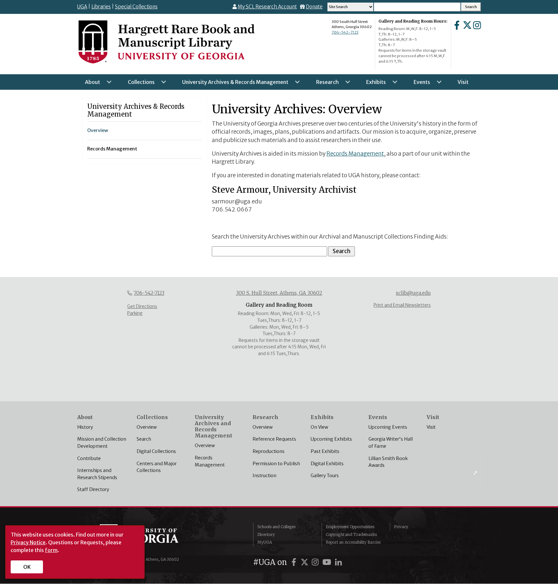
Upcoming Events (387, 427)
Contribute (89, 458)
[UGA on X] (305, 562)
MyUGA (264, 542)
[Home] (166, 41)
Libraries (101, 7)
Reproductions (268, 451)
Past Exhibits (325, 451)
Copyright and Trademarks (351, 534)
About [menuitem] (88, 84)
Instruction (264, 475)
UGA (82, 7)
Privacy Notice (28, 542)
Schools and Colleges (276, 526)
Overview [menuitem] (97, 130)
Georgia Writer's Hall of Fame (390, 442)
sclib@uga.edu (413, 293)
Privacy (401, 526)
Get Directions (142, 306)
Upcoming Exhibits (331, 439)
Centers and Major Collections (157, 467)
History (85, 427)
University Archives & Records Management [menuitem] (231, 84)
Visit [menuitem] (463, 82)
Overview (147, 427)
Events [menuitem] (418, 84)
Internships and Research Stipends (97, 473)
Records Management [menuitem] (112, 149)
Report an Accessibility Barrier (353, 542)
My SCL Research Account (267, 7)
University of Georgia (148, 537)
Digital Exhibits (327, 463)
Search (144, 439)
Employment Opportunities (350, 526)
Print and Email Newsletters (402, 305)
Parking (135, 313)
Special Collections (136, 7)
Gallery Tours (325, 475)
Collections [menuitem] (137, 84)
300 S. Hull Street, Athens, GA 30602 (279, 293)
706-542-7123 (345, 32)
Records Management (355, 153)
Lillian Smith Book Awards (388, 462)
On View (319, 427)
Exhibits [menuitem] (372, 84)
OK (27, 567)
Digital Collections (156, 451)
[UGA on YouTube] (328, 562)
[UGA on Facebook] (295, 562)
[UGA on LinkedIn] (338, 562)
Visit (431, 427)
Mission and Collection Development (101, 442)
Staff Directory (93, 489)
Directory (266, 534)
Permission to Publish (276, 463)
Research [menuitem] (323, 84)
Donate (314, 7)
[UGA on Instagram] (316, 562)
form (51, 550)
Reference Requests (274, 439)
